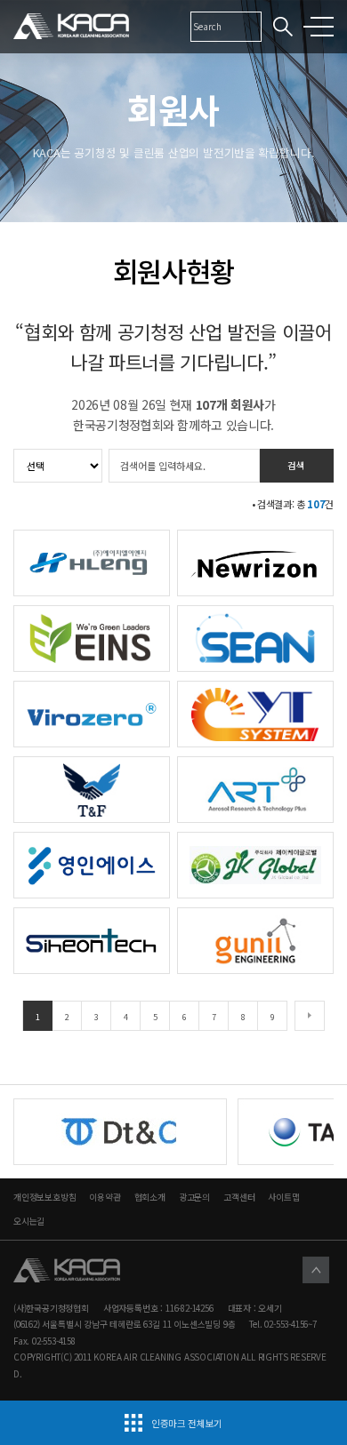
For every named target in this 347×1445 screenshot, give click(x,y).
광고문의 (194, 1197)
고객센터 (238, 1197)
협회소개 (149, 1197)
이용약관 (104, 1197)
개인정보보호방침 (44, 1197)
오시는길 (28, 1221)
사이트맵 (283, 1197)
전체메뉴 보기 (322, 26)
